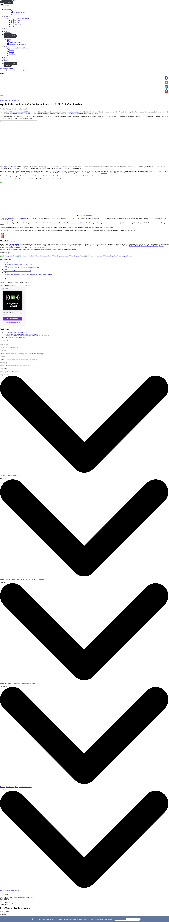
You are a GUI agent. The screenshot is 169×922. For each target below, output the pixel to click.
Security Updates (56, 249)
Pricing (5, 57)
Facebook (144, 246)
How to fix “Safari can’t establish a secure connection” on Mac (21, 334)
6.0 (154, 171)
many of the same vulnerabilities (22, 113)
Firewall (16, 22)
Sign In (8, 65)
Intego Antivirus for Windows (20, 15)
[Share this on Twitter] (166, 82)
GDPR (27, 897)
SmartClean (17, 24)
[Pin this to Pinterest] (166, 91)
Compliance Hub (27, 365)
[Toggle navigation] (2, 4)
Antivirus (17, 20)
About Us (2, 365)
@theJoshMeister (14, 244)
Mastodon (3, 247)
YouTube (155, 246)
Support (6, 60)
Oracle (49, 249)
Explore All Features (23, 18)
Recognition (18, 365)
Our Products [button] (7, 9)
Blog (5, 59)
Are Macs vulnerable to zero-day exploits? (15, 337)
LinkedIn (137, 246)
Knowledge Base (5, 371)
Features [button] (6, 16)
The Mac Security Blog (6, 68)
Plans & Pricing (10, 365)
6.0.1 (157, 171)
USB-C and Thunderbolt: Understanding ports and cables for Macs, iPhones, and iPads (28, 274)
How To (6, 263)
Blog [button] (5, 30)
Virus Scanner (16, 359)
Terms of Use (12, 897)
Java (45, 249)
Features (6, 46)
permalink (73, 249)
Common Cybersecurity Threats (20, 353)
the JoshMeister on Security (13, 247)
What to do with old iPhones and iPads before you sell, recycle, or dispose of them (26, 335)
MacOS (10, 347)
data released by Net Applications (17, 218)
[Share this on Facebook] (166, 78)
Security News (16, 100)
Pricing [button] (5, 28)
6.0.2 (163, 171)
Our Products (7, 39)
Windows (15, 347)
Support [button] (6, 31)
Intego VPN (35, 359)
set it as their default (107, 227)
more (26, 247)
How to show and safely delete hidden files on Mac (18, 264)
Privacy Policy (4, 897)
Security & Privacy (5, 100)
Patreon (161, 246)
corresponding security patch (73, 112)
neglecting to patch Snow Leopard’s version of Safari (75, 171)
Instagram (150, 246)
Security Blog (33, 353)
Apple (41, 249)
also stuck (104, 173)
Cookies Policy (20, 897)
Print (1, 95)
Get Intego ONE (6, 2)
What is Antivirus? (5, 353)
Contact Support (14, 371)
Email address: (4, 285)
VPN (16, 26)
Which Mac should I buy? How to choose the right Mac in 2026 (21, 267)
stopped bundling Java (10, 166)
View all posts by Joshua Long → (39, 247)
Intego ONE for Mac (19, 12)
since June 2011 (60, 168)
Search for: (3, 70)
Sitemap (31, 897)
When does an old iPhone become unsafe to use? (17, 271)
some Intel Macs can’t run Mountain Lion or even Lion (67, 223)
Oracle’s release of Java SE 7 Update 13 (22, 112)
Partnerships (40, 353)
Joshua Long (22, 109)
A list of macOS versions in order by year (15, 332)
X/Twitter (132, 246)
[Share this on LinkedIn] (166, 87)
